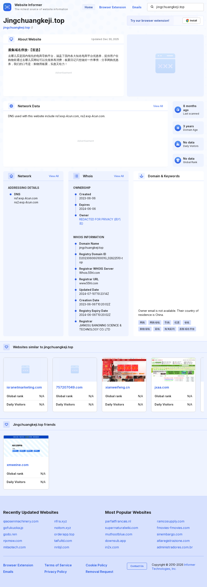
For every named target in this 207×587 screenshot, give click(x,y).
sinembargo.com (169, 534)
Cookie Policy (96, 565)
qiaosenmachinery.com (20, 521)
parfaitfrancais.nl (118, 521)
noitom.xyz (62, 528)
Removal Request (99, 572)
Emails (137, 7)
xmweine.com (18, 465)
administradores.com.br (175, 547)
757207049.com (69, 387)
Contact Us (137, 566)
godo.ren (10, 534)
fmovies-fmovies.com (173, 528)
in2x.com (112, 547)
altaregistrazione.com (173, 541)
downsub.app (115, 541)
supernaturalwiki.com (121, 528)
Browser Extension (112, 7)
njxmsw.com (12, 541)
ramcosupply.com (170, 521)
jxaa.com (162, 387)
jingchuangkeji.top (16, 27)
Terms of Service (58, 565)
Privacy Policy (55, 572)
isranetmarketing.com (24, 387)
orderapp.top (64, 534)
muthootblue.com (118, 534)
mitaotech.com (14, 547)
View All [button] (158, 106)
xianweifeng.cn (117, 387)
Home (89, 7)
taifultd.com (63, 541)
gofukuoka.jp (13, 528)
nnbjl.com (61, 547)
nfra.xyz (60, 521)
